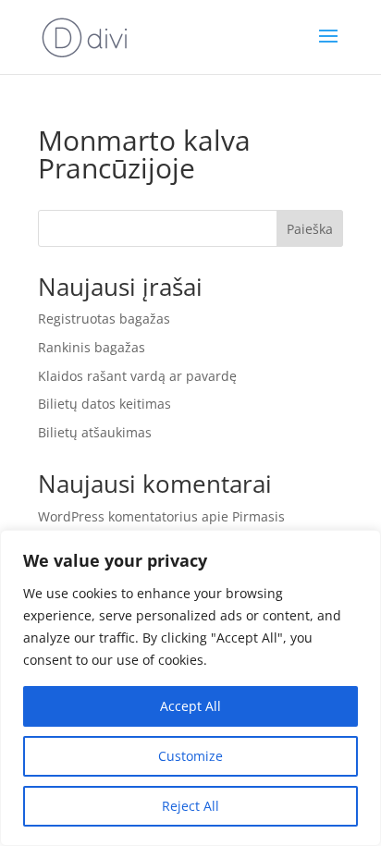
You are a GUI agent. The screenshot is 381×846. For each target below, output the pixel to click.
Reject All (190, 806)
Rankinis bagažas (91, 347)
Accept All (190, 706)
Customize (190, 756)
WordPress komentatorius (118, 516)
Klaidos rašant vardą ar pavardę (137, 376)
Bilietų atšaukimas (95, 432)
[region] (190, 688)
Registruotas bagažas (104, 318)
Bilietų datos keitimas (104, 403)
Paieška (310, 229)
